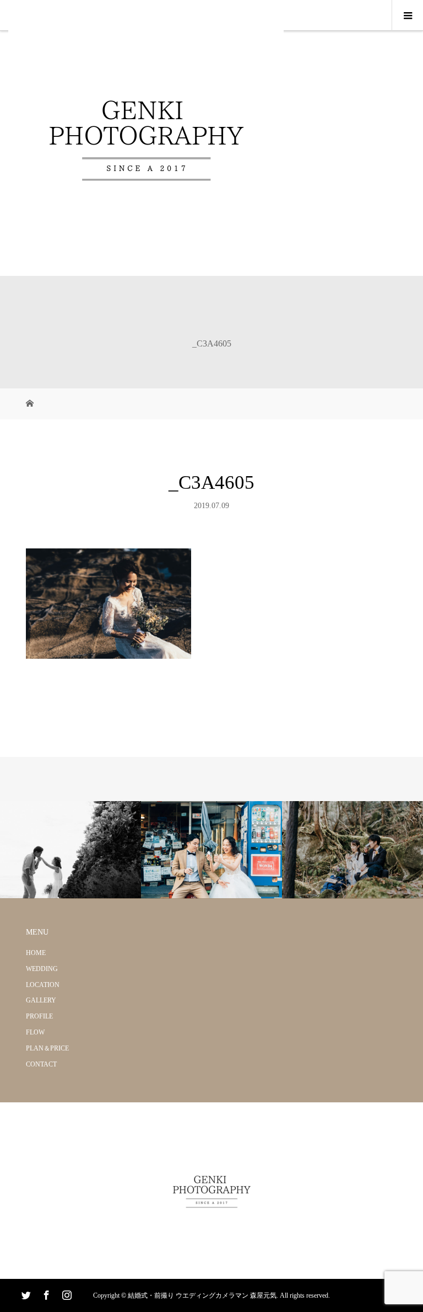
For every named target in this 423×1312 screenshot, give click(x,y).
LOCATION (42, 985)
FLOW (35, 1032)
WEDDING (42, 969)
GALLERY (41, 1000)
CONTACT (41, 1064)
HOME (36, 953)
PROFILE (39, 1016)
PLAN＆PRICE (47, 1048)
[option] (70, 850)
